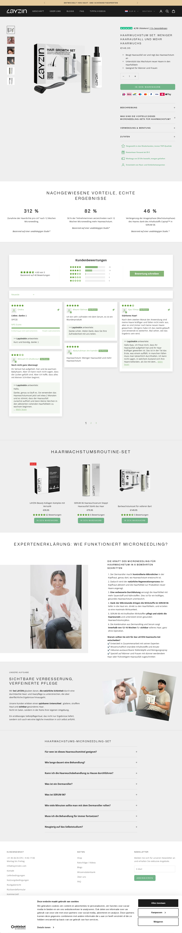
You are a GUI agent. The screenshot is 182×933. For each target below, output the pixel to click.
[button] (75, 267)
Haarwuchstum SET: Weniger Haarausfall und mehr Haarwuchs (146, 39)
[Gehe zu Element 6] (11, 81)
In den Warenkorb (148, 87)
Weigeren (158, 921)
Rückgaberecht (14, 884)
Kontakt (10, 870)
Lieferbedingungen (16, 875)
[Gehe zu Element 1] (11, 30)
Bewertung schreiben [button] (147, 273)
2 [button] (91, 423)
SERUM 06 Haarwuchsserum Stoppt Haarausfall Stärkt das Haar (91, 505)
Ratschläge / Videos (86, 862)
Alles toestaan (158, 903)
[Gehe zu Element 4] (11, 61)
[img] (17, 305)
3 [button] (96, 423)
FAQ (82, 11)
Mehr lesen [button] (21, 409)
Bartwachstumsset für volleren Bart (135, 506)
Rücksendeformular (16, 889)
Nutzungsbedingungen (18, 880)
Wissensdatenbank (86, 872)
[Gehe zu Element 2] (11, 40)
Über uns (55, 11)
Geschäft (38, 11)
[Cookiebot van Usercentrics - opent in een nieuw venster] (18, 927)
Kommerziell (13, 894)
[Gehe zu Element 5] (11, 71)
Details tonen (43, 927)
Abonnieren (145, 878)
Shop (79, 858)
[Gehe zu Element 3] (11, 50)
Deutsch (147, 11)
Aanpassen (156, 912)
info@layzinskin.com (16, 866)
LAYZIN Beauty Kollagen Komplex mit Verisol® (47, 505)
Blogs (70, 11)
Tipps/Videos (98, 11)
